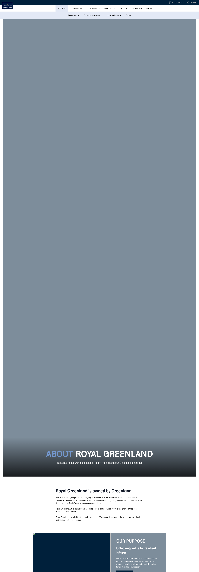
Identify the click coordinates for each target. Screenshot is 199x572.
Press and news (113, 15)
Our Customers (93, 8)
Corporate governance (92, 15)
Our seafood (109, 8)
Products (124, 8)
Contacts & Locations (142, 8)
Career (128, 15)
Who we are (72, 15)
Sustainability (76, 8)
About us (61, 8)
